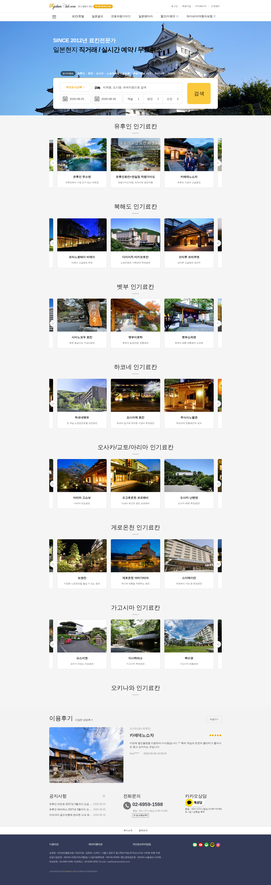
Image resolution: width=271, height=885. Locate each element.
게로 (180, 73)
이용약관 (53, 844)
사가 (148, 73)
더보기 (213, 719)
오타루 (126, 73)
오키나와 (159, 73)
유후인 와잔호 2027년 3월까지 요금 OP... (71, 804)
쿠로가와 (138, 73)
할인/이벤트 (168, 16)
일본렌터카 (146, 16)
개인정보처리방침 (142, 844)
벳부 (90, 73)
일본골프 (97, 16)
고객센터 (215, 6)
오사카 (100, 73)
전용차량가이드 (121, 16)
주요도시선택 (74, 87)
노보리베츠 (113, 73)
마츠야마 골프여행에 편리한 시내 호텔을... (71, 815)
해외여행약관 (95, 844)
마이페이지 (200, 6)
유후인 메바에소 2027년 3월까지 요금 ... (71, 809)
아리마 (171, 73)
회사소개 (128, 830)
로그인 (174, 6)
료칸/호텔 (78, 16)
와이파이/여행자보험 (199, 16)
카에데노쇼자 (142, 735)
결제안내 (143, 830)
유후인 (81, 73)
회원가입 (186, 6)
